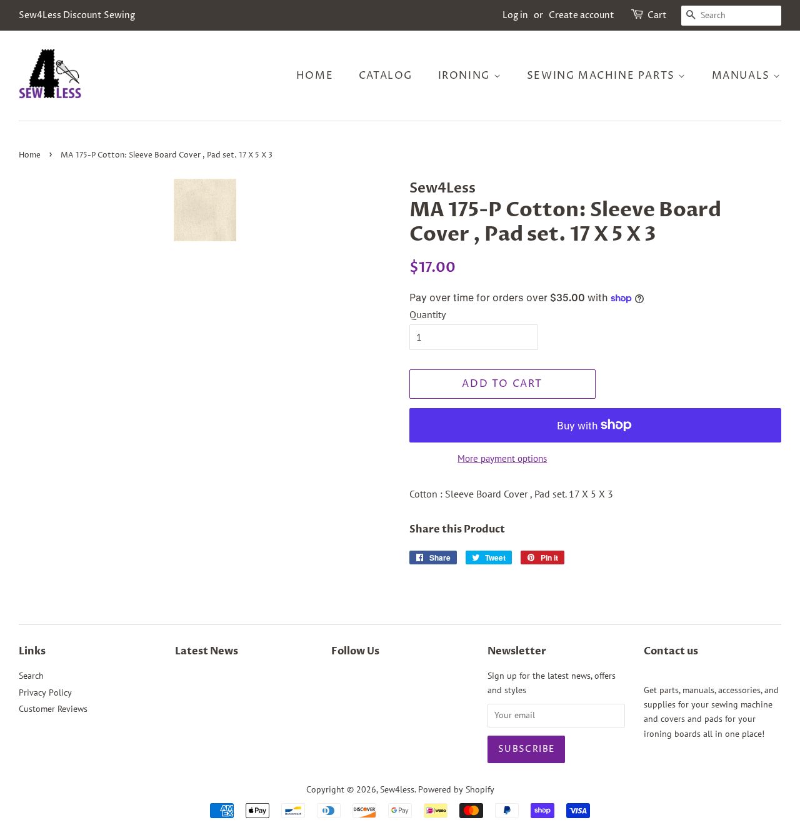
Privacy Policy (45, 692)
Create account (581, 15)
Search (31, 675)
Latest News (206, 651)
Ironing (466, 75)
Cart (657, 15)
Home (314, 75)
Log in (515, 15)
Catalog (385, 75)
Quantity (427, 314)
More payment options (502, 458)
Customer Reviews (53, 708)
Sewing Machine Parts (603, 75)
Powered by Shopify (456, 789)
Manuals (743, 75)
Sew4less (397, 789)
